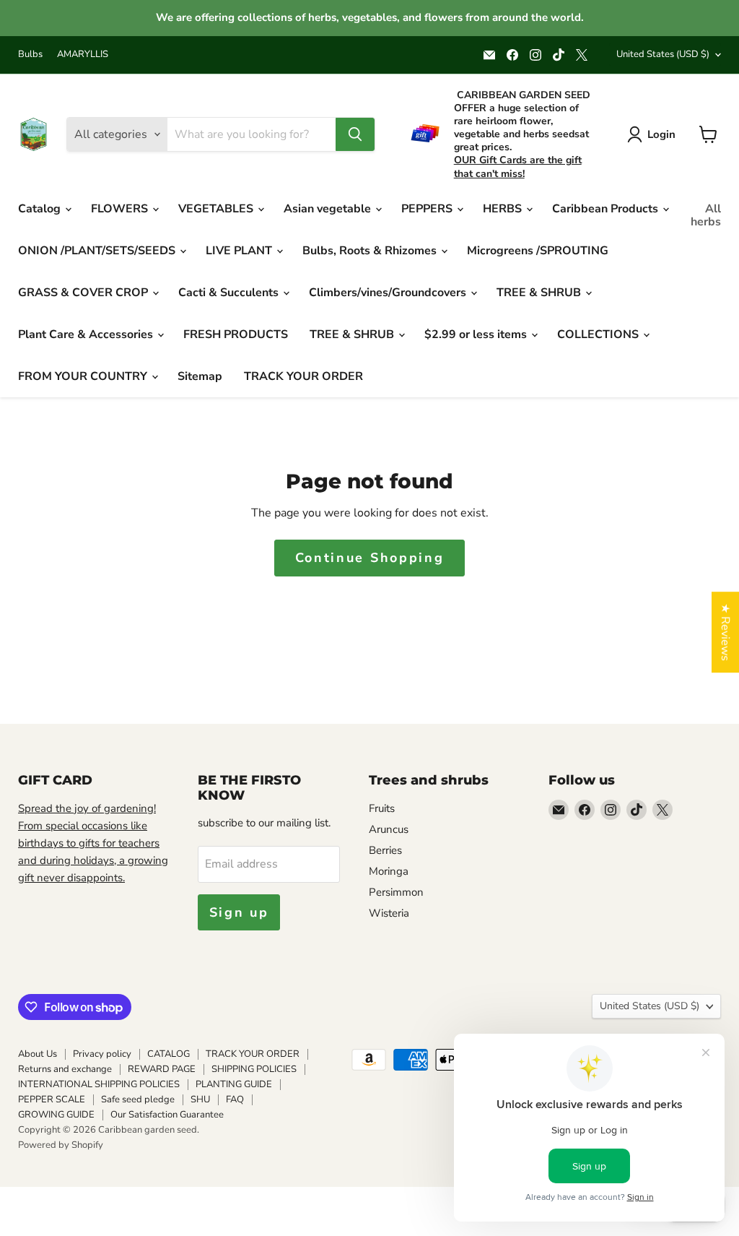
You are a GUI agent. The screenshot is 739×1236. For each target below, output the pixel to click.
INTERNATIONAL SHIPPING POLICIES (99, 1084)
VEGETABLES (217, 209)
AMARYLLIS (82, 54)
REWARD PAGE (162, 1069)
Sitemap (200, 376)
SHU (200, 1099)
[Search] (355, 134)
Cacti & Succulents (229, 293)
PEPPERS (428, 209)
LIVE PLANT (240, 251)
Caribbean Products (606, 209)
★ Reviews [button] (725, 632)
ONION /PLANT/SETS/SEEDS (98, 251)
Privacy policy (102, 1053)
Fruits (382, 808)
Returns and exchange (65, 1069)
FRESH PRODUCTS (235, 334)
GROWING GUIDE (56, 1114)
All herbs (706, 215)
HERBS (504, 209)
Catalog (41, 209)
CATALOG (168, 1053)
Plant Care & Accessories (87, 334)
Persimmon (396, 892)
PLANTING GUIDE (234, 1084)
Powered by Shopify (60, 1144)
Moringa (388, 871)
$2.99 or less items (477, 334)
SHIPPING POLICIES (254, 1069)
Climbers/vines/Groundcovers (389, 293)
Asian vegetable (329, 209)
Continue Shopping (370, 557)
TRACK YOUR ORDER (303, 376)
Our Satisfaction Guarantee (167, 1114)
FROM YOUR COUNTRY (84, 376)
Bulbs (30, 54)
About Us (37, 1053)
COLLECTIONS (599, 334)
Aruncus (388, 829)
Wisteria (389, 913)
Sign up (239, 912)
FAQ (235, 1099)
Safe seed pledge (138, 1099)
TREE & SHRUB (540, 293)
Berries (385, 850)
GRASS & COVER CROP (84, 293)
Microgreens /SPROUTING (537, 251)
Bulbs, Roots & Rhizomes (371, 251)
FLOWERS (121, 209)
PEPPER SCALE (51, 1099)
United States (662, 54)
